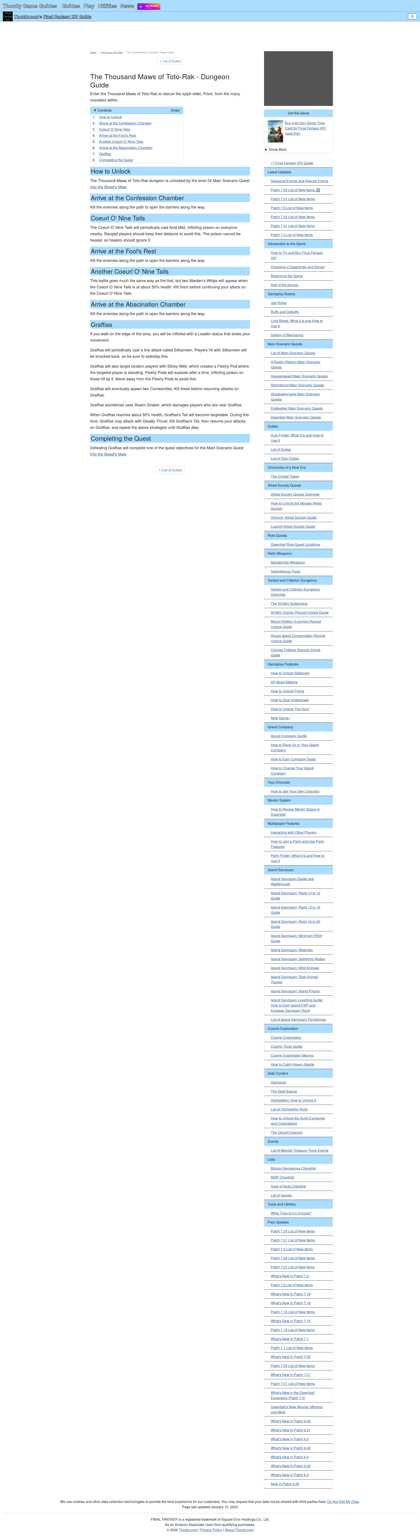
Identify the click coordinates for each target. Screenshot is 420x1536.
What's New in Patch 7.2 (290, 1275)
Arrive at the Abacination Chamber (125, 147)
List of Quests (281, 1195)
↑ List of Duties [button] (170, 61)
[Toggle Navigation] (412, 16)
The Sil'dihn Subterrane (289, 603)
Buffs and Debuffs (285, 311)
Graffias (105, 153)
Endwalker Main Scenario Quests (297, 408)
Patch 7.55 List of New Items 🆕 (295, 189)
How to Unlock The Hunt (290, 708)
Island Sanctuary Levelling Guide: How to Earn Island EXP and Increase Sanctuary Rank (297, 1005)
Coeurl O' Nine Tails (114, 129)
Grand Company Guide (289, 735)
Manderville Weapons (288, 562)
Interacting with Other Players (293, 832)
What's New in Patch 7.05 (291, 1356)
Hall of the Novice (284, 284)
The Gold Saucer (284, 1091)
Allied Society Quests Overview (295, 494)
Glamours (278, 1082)
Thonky (30, 5)
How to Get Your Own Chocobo (295, 791)
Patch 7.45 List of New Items (293, 216)
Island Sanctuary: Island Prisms (295, 991)
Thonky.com (26, 16)
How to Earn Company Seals (293, 759)
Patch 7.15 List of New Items (293, 1329)
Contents (139, 110)
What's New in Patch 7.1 (290, 1338)
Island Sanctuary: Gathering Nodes (298, 958)
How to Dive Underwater (290, 699)
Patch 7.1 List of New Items (292, 1347)
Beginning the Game (287, 275)
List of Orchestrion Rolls (289, 1109)
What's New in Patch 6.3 (290, 1474)
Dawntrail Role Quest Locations (295, 544)
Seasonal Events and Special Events (299, 180)
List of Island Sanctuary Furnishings (298, 1019)
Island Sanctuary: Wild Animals (295, 967)
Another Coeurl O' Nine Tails (121, 141)
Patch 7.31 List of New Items (293, 1240)
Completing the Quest (116, 159)
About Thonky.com (239, 1529)
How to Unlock (110, 116)
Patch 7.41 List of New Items (293, 225)
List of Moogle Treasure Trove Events (299, 1150)
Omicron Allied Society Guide (294, 517)
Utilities (107, 5)
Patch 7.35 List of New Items (293, 1231)
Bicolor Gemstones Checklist (293, 1168)
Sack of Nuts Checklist (288, 1186)
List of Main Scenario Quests (293, 352)
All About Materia (284, 682)
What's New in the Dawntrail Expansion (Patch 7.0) (293, 1395)
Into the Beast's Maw (108, 187)
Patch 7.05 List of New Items (293, 1365)
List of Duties (281, 449)
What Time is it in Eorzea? (291, 1213)
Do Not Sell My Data (343, 1501)
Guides (71, 5)
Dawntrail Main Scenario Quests (296, 417)
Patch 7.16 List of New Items (293, 1311)
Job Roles (279, 302)
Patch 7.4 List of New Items (292, 234)
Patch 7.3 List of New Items (292, 1249)
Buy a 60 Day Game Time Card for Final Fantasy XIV (305, 125)
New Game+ (280, 717)
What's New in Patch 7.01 (291, 1374)
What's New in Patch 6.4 (290, 1456)
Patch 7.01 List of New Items (293, 1383)
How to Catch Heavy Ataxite (292, 1064)
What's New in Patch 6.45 (291, 1447)
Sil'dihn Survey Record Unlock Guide (300, 612)
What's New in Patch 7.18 (291, 1293)
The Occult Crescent (287, 1132)
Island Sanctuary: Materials (292, 949)
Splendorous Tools (285, 571)
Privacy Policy (211, 1529)
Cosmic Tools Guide (286, 1046)
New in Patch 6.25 (285, 1483)
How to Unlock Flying (287, 690)
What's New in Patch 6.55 (291, 1421)
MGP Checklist (282, 1177)
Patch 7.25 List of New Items (293, 1257)
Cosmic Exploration (286, 1037)
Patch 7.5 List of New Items (292, 207)
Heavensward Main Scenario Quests (299, 376)
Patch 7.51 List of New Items (293, 198)
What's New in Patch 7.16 (291, 1302)
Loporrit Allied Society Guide (293, 526)
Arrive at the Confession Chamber (125, 123)
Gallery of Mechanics (287, 334)
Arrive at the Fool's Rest (117, 135)
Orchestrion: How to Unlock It (293, 1100)
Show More (278, 149)
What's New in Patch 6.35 (291, 1465)
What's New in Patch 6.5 (290, 1438)
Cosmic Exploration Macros (292, 1055)
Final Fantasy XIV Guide (67, 16)
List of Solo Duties (285, 458)
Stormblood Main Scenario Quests (297, 385)
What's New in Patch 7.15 (291, 1320)
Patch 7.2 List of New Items (292, 1284)
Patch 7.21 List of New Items (293, 1266)
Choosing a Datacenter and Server (298, 266)
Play (89, 5)
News (127, 5)
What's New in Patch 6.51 (291, 1429)
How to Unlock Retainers (290, 673)
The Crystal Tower (285, 476)
